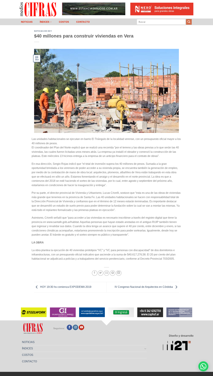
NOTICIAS (26, 22)
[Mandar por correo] (106, 273)
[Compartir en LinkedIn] (118, 273)
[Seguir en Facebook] (69, 327)
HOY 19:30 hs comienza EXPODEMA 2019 (65, 286)
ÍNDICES (44, 22)
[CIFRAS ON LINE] (38, 9)
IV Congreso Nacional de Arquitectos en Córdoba (144, 286)
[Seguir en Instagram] (75, 327)
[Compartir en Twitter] (100, 273)
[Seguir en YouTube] (81, 327)
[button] (203, 366)
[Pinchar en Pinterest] (112, 273)
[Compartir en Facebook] (94, 273)
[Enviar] (189, 22)
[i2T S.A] (178, 346)
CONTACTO (83, 22)
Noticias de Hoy (43, 31)
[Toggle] (145, 348)
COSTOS (64, 22)
